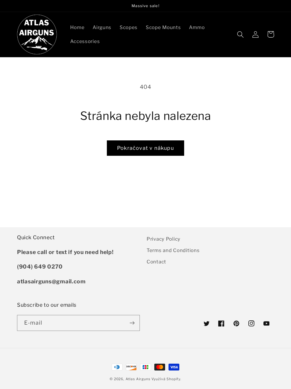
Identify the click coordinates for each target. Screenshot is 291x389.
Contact (156, 262)
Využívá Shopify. (166, 379)
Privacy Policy (163, 239)
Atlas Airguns (138, 379)
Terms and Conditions (173, 250)
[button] (240, 34)
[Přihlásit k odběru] (132, 323)
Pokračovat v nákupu (145, 148)
